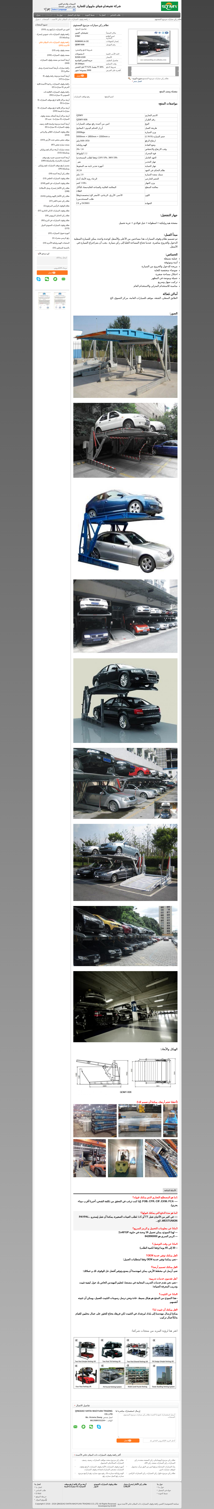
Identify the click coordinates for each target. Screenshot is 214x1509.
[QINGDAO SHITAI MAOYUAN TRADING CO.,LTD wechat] (49, 281)
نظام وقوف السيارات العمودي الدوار (55, 225)
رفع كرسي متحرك (62, 238)
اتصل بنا (102, 15)
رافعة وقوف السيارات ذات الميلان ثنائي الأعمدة (70, 19)
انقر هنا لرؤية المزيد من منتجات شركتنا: (154, 1330)
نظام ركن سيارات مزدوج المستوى (155, 78)
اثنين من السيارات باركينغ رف (57, 29)
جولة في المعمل (74, 15)
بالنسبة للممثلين (63, 248)
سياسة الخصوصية (172, 1504)
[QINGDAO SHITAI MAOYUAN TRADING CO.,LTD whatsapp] (57, 281)
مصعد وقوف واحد (62, 50)
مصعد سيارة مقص (62, 145)
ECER (113, 1506)
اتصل (50, 272)
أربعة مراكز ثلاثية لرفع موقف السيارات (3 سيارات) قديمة (75, 1485)
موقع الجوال (40, 1500)
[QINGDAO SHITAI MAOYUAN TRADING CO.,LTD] (74, 9)
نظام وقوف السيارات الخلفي (58, 178)
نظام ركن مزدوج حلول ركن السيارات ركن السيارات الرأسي (152, 1473)
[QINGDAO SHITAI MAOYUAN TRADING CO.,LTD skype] (40, 281)
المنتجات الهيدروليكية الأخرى (58, 243)
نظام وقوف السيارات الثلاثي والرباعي (54, 132)
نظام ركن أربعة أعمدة (61, 173)
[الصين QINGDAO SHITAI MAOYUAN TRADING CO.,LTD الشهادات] (44, 309)
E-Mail (38, 1493)
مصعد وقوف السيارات (60, 55)
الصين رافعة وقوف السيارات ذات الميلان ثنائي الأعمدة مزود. (140, 1504)
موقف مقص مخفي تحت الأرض (57, 140)
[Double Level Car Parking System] (153, 46)
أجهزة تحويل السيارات (60, 233)
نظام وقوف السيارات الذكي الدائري (55, 211)
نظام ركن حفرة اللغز (61, 201)
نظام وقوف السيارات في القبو (57, 183)
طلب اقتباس (70, 6)
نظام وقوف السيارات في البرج (57, 220)
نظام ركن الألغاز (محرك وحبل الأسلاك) (54, 188)
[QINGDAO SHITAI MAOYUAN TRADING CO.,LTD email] (65, 281)
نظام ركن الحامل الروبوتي (59, 215)
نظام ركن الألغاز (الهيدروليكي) (57, 196)
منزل (38, 15)
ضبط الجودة (89, 15)
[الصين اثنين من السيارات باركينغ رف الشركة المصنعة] (170, 5)
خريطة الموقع (41, 1497)
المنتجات (48, 15)
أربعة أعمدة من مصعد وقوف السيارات (54, 60)
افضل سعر (137, 81)
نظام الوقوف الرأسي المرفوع (57, 206)
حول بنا (60, 15)
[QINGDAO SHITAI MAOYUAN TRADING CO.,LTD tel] (67, 287)
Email (61, 6)
